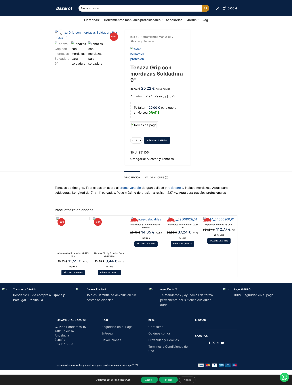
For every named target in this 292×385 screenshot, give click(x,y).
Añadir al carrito (157, 140)
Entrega (107, 333)
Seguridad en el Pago (117, 327)
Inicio (133, 36)
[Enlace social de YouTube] (222, 343)
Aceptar (149, 379)
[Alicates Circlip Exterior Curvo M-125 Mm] (109, 233)
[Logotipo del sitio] (64, 8)
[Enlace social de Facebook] (209, 343)
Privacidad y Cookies (163, 340)
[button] (73, 272)
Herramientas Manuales (156, 36)
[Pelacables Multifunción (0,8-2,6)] (182, 219)
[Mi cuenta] (218, 8)
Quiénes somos (159, 333)
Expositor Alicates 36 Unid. (219, 224)
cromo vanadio (130, 188)
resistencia (175, 188)
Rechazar (168, 379)
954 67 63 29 (64, 344)
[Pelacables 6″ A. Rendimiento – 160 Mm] (146, 219)
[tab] (132, 176)
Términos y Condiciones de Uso (168, 349)
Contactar (155, 327)
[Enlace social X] (213, 343)
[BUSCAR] (205, 8)
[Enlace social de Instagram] (218, 343)
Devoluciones (111, 340)
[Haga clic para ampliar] (61, 34)
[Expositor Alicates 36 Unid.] (219, 219)
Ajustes (187, 379)
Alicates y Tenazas (142, 41)
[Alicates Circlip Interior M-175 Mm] (73, 233)
